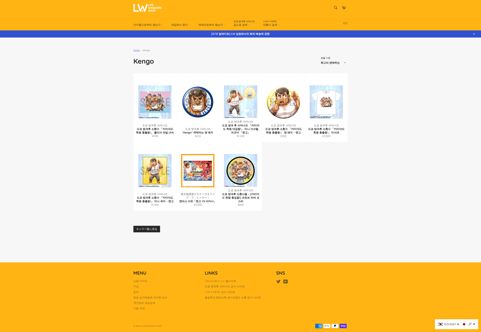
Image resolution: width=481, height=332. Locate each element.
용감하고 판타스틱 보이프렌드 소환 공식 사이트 (233, 297)
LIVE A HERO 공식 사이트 (220, 292)
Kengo (146, 50)
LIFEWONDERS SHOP (151, 326)
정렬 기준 (325, 57)
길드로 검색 (244, 23)
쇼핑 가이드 (140, 281)
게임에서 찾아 (179, 24)
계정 (345, 23)
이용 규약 (139, 308)
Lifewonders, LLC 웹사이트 (220, 281)
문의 (136, 292)
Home (136, 50)
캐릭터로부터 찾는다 (211, 24)
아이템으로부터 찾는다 (147, 24)
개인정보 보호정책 (144, 303)
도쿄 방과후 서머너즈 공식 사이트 (225, 286)
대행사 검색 (270, 23)
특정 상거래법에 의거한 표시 (150, 297)
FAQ (136, 286)
